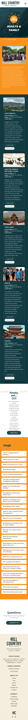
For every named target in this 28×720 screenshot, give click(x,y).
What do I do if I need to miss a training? (14, 530)
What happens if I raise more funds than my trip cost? (14, 544)
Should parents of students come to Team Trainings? (14, 524)
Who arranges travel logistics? (14, 561)
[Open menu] (25, 3)
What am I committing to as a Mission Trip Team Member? (14, 500)
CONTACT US (14, 622)
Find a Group (14, 699)
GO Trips (4, 39)
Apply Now (9, 148)
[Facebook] (12, 717)
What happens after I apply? (14, 506)
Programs (14, 696)
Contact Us (14, 687)
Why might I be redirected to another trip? (14, 493)
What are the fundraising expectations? (14, 537)
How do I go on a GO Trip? (14, 459)
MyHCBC (14, 706)
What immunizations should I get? (14, 592)
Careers (14, 690)
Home (14, 678)
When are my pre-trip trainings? (14, 518)
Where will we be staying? (14, 587)
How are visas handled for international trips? (14, 581)
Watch (14, 685)
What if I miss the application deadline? (14, 487)
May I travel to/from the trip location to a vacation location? (14, 567)
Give (14, 680)
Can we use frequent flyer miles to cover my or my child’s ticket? (14, 574)
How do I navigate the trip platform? (14, 453)
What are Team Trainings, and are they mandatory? (14, 512)
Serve (14, 683)
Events (14, 701)
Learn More (9, 145)
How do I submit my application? (14, 474)
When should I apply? (14, 469)
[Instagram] (15, 717)
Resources (14, 703)
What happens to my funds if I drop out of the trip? (14, 550)
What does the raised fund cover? (14, 556)
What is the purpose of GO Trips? (14, 464)
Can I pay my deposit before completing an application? (14, 480)
